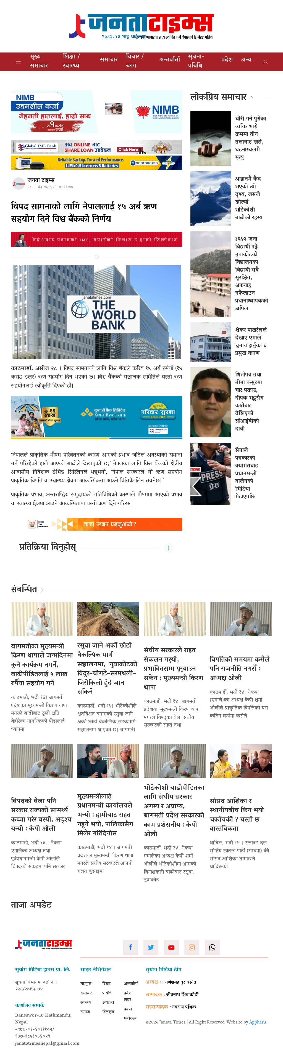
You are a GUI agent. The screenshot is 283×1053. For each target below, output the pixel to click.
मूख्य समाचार (39, 62)
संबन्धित (24, 590)
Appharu (257, 1023)
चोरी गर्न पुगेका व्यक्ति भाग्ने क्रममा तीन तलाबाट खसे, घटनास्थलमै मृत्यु (250, 138)
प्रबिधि (107, 993)
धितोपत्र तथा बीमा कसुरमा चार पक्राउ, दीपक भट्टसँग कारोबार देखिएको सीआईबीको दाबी (249, 402)
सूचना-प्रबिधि (196, 62)
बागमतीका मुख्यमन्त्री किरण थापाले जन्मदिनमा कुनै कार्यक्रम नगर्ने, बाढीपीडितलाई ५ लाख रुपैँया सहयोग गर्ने (42, 665)
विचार (106, 984)
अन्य (246, 60)
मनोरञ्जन (130, 1019)
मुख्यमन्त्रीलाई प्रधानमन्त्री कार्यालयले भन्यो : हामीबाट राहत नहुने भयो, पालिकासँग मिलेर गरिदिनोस (105, 815)
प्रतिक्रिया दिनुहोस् (47, 547)
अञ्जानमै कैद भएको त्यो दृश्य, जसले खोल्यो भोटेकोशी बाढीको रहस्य (249, 198)
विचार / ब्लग (135, 62)
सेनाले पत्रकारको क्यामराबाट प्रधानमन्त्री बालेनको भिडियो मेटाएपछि (246, 473)
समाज (85, 1012)
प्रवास (128, 1009)
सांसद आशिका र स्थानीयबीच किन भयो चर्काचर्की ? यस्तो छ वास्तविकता (237, 815)
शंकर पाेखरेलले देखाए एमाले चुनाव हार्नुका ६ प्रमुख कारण (251, 342)
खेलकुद (108, 1012)
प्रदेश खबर (128, 996)
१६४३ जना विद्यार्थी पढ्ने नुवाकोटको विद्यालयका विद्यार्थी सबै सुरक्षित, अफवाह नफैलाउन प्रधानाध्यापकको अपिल (251, 274)
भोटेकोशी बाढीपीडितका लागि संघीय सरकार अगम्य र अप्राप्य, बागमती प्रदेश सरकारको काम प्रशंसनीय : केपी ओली (174, 811)
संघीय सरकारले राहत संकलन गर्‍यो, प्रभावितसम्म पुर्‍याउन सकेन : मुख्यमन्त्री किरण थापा (173, 669)
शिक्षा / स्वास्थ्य (71, 62)
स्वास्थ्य (85, 1003)
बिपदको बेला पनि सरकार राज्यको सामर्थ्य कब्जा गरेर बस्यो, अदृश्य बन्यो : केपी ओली (41, 815)
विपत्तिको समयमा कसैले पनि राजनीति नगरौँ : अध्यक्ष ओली (240, 669)
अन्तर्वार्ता (169, 60)
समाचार (109, 60)
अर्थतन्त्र (108, 1003)
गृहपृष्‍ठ (85, 984)
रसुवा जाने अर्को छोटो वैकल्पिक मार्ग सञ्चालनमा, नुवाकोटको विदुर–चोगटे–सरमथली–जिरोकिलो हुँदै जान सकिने (107, 669)
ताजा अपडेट (31, 905)
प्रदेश (227, 60)
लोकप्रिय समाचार (218, 98)
